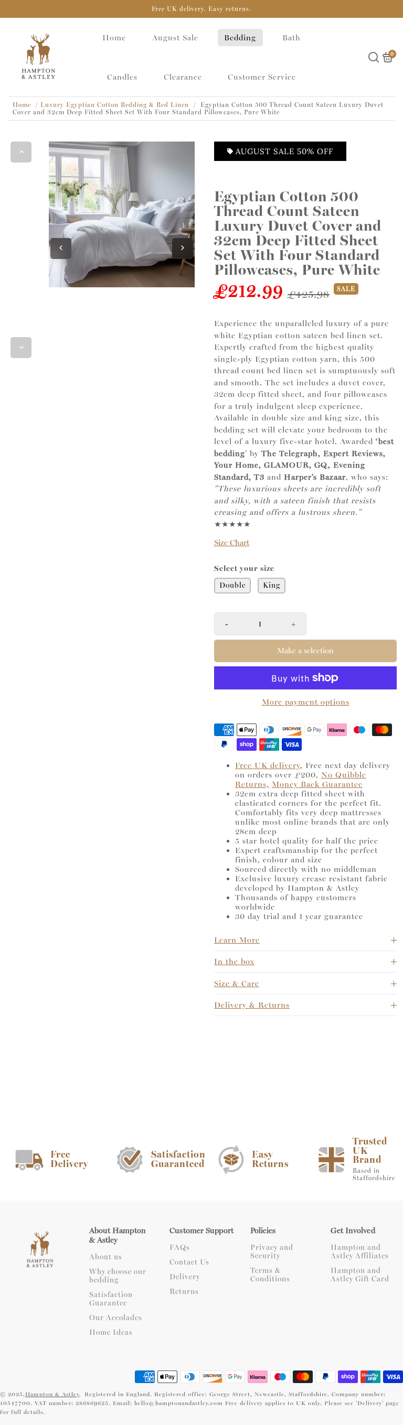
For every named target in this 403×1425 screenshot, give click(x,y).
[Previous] (20, 152)
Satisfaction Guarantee (111, 1299)
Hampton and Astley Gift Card (360, 1275)
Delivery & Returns (252, 1005)
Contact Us (189, 1262)
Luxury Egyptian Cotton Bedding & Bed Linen (114, 105)
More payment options (305, 702)
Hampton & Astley (52, 1394)
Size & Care (236, 983)
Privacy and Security (271, 1252)
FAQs (179, 1248)
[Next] (20, 347)
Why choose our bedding (117, 1276)
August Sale (175, 37)
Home (114, 37)
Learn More (237, 940)
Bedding (240, 37)
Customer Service (262, 77)
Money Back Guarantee (317, 784)
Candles (122, 77)
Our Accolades (115, 1318)
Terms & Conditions (270, 1275)
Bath (291, 37)
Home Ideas (111, 1333)
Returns (184, 1292)
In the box (234, 961)
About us (105, 1257)
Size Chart (231, 542)
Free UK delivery (267, 765)
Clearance (183, 77)
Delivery (184, 1277)
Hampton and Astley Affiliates (360, 1252)
